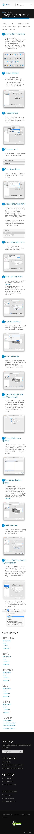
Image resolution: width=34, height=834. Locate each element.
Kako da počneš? (6, 761)
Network (7, 284)
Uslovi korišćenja (8, 781)
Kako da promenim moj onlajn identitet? (12, 765)
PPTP (4, 643)
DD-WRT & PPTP (7, 720)
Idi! (21, 752)
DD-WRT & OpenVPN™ (9, 723)
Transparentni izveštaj (10, 784)
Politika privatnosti (9, 778)
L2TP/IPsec (6, 646)
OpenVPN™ (6, 648)
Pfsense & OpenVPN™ (9, 728)
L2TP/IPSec (6, 678)
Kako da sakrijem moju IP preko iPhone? (12, 768)
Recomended (7, 641)
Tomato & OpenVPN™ (9, 725)
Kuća (3, 12)
